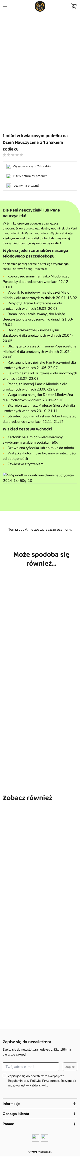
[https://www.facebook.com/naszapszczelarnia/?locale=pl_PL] (35, 1138)
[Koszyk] (73, 6)
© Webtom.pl (40, 1152)
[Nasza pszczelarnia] (40, 6)
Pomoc (8, 1123)
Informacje (11, 1103)
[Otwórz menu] (5, 6)
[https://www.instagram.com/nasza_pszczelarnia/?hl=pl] (44, 1138)
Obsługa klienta (16, 1113)
